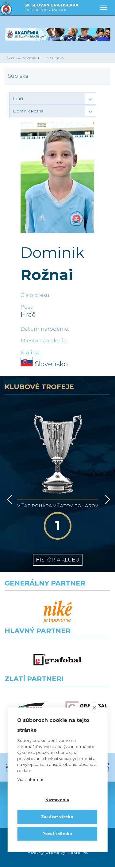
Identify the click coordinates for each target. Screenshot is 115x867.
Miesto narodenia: (44, 340)
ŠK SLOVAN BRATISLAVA (52, 7)
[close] (94, 707)
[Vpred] (106, 499)
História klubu (57, 560)
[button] (52, 99)
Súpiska (57, 58)
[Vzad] (8, 499)
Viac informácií (31, 779)
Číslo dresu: (35, 295)
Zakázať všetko (57, 816)
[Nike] (57, 612)
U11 (43, 58)
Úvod (9, 58)
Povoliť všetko (57, 833)
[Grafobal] (57, 659)
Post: (27, 306)
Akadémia (27, 58)
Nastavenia (57, 800)
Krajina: (30, 352)
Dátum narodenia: (45, 329)
